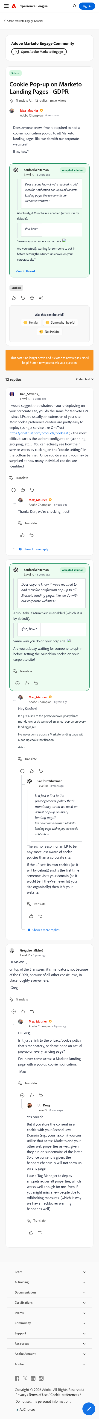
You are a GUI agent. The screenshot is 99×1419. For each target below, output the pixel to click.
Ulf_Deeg (44, 1105)
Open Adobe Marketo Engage (42, 51)
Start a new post (40, 363)
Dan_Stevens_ (29, 394)
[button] (24, 100)
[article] (49, 442)
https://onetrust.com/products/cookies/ (38, 433)
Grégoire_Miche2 (31, 950)
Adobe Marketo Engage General (25, 21)
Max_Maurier (29, 110)
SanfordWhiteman (36, 170)
